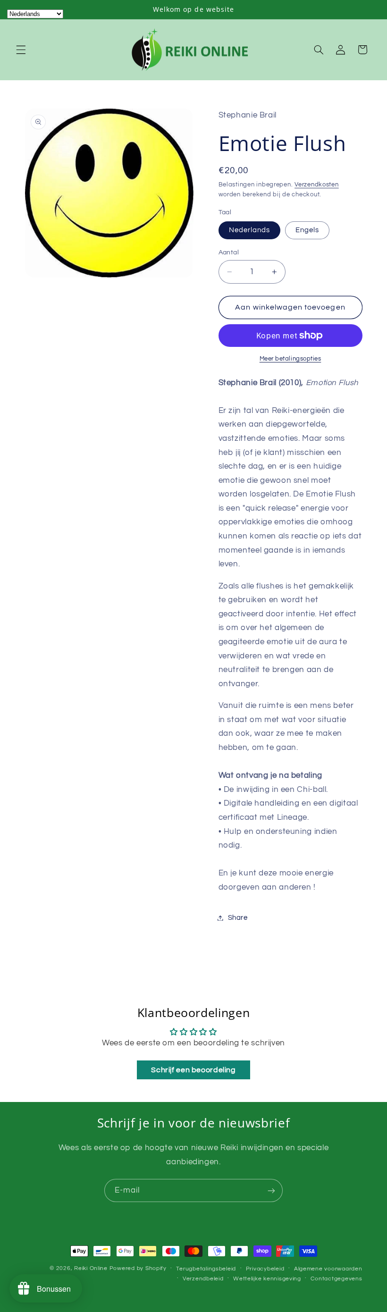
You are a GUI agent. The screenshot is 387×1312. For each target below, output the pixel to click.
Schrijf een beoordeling (193, 1070)
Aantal (229, 252)
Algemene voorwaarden (328, 1268)
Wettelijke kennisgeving (267, 1278)
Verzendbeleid (203, 1278)
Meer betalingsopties (290, 359)
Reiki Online (91, 1268)
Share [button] (238, 917)
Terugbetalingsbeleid (206, 1268)
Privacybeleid (265, 1268)
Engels (307, 230)
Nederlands (249, 230)
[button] (21, 49)
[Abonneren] (271, 1190)
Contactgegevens (336, 1278)
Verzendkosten (316, 185)
